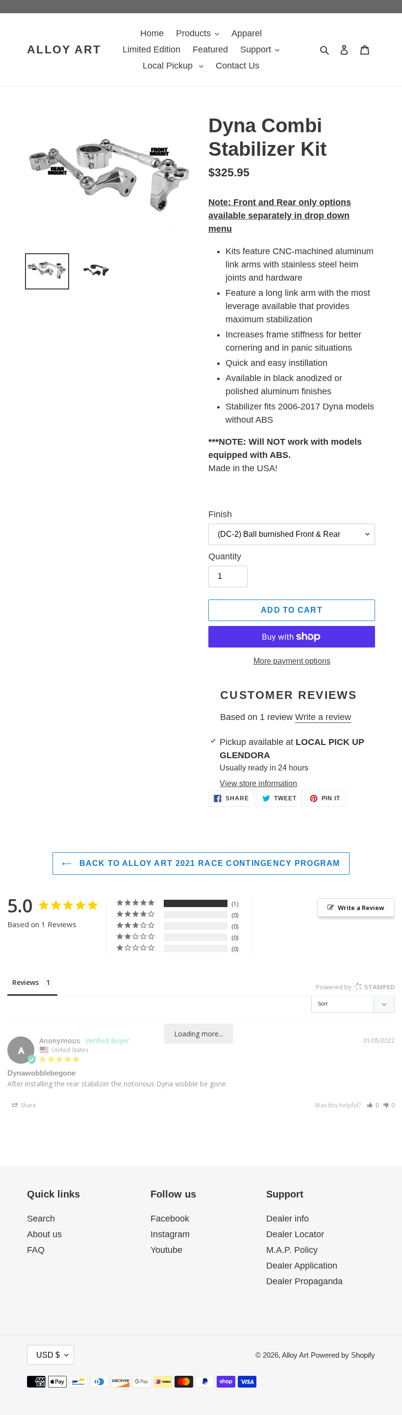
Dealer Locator (295, 1234)
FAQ (36, 1250)
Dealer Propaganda (304, 1281)
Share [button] (27, 1105)
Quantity (224, 556)
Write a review (323, 717)
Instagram (170, 1234)
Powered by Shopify (343, 1355)
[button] (372, 1105)
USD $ (48, 1355)
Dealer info (287, 1218)
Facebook (170, 1218)
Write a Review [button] (361, 907)
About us (44, 1234)
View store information (258, 783)
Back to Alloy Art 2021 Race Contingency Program (208, 863)
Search (41, 1218)
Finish (220, 514)
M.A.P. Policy (292, 1250)
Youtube (166, 1250)
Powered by (355, 987)
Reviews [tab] (25, 982)
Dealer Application (301, 1266)
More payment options (291, 661)
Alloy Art (64, 49)
